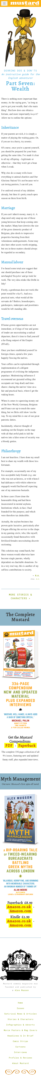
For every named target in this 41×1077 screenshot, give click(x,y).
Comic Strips (20, 1041)
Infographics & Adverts (20, 1024)
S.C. (38, 579)
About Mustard (20, 1063)
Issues (20, 1008)
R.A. (37, 575)
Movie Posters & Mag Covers (20, 1030)
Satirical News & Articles (20, 1014)
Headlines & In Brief (20, 1035)
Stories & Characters (20, 1019)
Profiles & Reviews (20, 1057)
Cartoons (20, 1046)
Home (20, 1003)
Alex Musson (22, 990)
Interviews (20, 1052)
